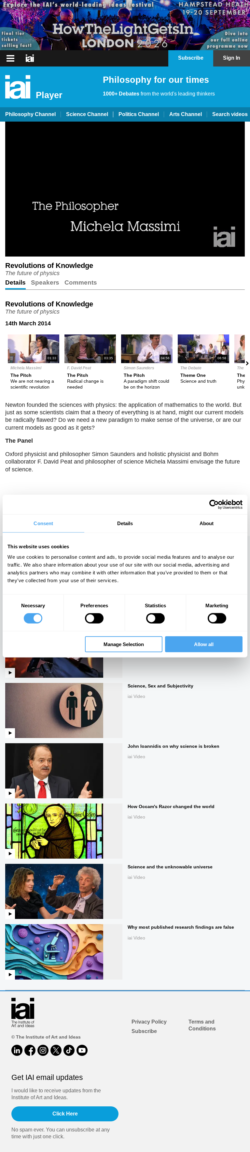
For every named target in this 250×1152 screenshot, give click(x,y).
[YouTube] (82, 1050)
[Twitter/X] (56, 1050)
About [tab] (207, 523)
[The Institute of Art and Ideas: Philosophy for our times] (29, 58)
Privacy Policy (149, 1022)
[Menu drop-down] (9, 58)
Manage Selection (124, 644)
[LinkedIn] (16, 1050)
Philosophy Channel (30, 114)
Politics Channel (138, 114)
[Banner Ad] (125, 25)
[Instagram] (43, 1050)
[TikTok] (69, 1050)
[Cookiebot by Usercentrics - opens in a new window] (214, 505)
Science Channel (87, 114)
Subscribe (144, 1031)
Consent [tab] (43, 523)
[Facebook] (29, 1050)
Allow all (204, 644)
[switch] (94, 618)
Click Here (65, 1113)
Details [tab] (125, 523)
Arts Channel (185, 114)
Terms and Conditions (202, 1025)
